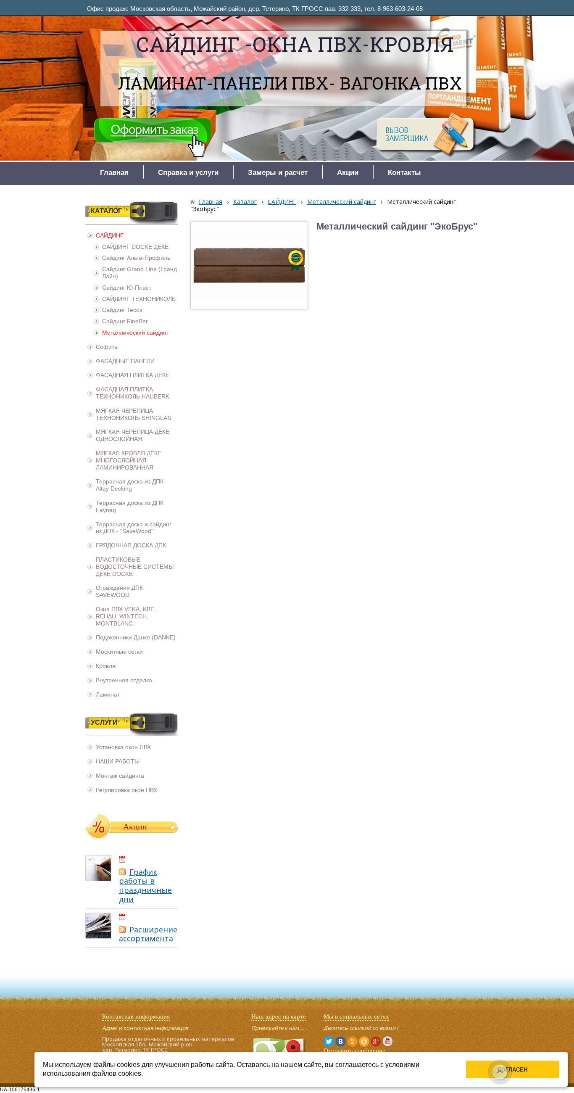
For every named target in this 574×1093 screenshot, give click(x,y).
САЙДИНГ (282, 202)
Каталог (245, 202)
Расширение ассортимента (148, 934)
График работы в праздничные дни (145, 885)
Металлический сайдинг (341, 202)
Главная (210, 202)
